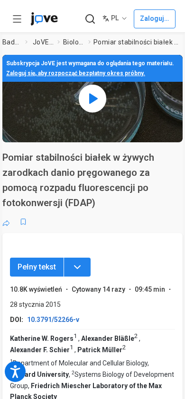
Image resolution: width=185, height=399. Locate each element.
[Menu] (77, 267)
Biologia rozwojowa (74, 42)
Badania (11, 42)
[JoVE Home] (44, 19)
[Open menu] (17, 18)
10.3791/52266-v (53, 319)
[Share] (6, 222)
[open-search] (90, 19)
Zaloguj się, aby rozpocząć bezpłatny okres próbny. (75, 73)
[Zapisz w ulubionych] (23, 222)
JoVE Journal (43, 42)
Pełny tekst (37, 266)
